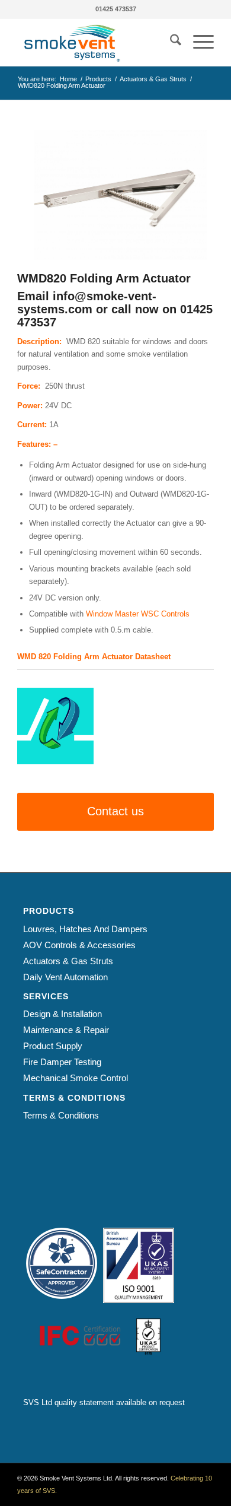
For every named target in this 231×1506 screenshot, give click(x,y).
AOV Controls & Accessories (79, 945)
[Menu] (197, 42)
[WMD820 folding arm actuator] (115, 195)
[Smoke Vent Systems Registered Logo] (95, 42)
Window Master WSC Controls (138, 613)
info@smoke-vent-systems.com (86, 303)
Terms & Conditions (61, 1115)
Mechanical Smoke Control (75, 1078)
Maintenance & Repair (66, 1030)
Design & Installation (62, 1014)
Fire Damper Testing (62, 1062)
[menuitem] (169, 42)
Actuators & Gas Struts (68, 961)
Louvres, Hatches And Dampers (85, 929)
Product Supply (52, 1046)
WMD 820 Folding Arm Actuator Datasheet (94, 656)
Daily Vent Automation (65, 977)
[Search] (169, 42)
